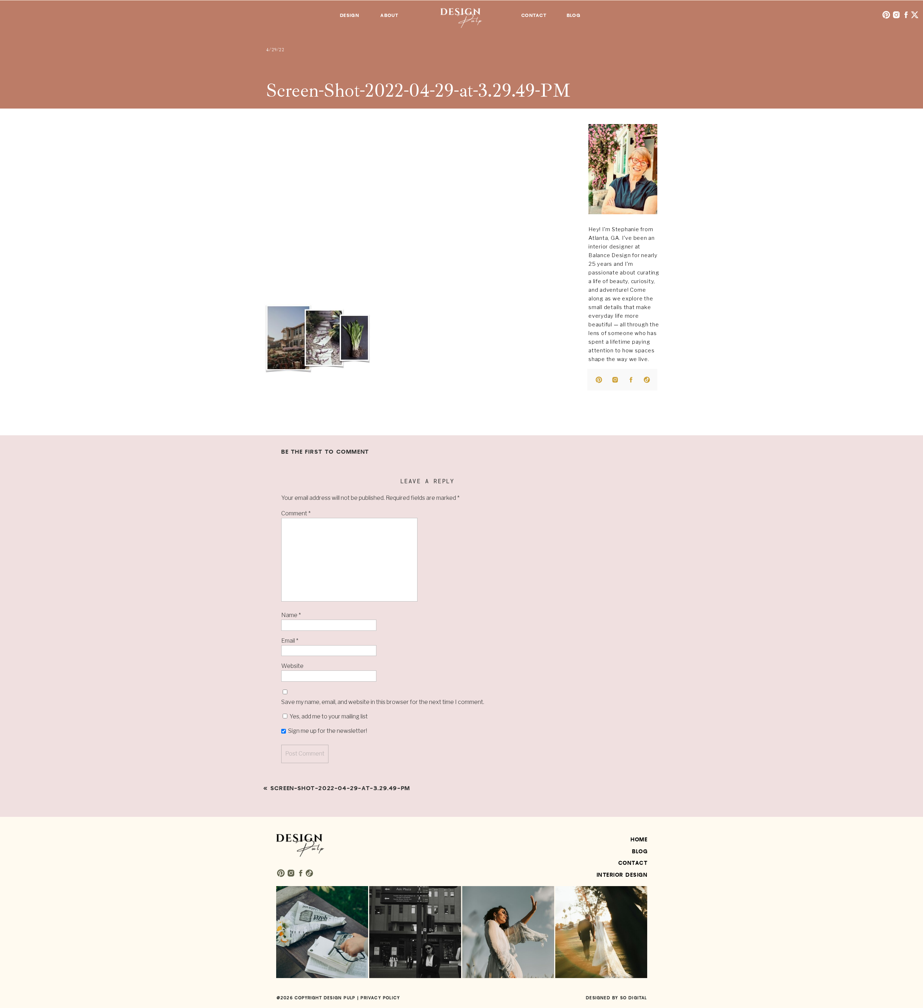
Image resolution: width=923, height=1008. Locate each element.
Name (291, 615)
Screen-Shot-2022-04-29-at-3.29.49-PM (340, 788)
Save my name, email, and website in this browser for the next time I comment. (382, 702)
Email (289, 640)
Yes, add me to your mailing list (328, 716)
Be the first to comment (325, 451)
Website (292, 666)
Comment (295, 513)
